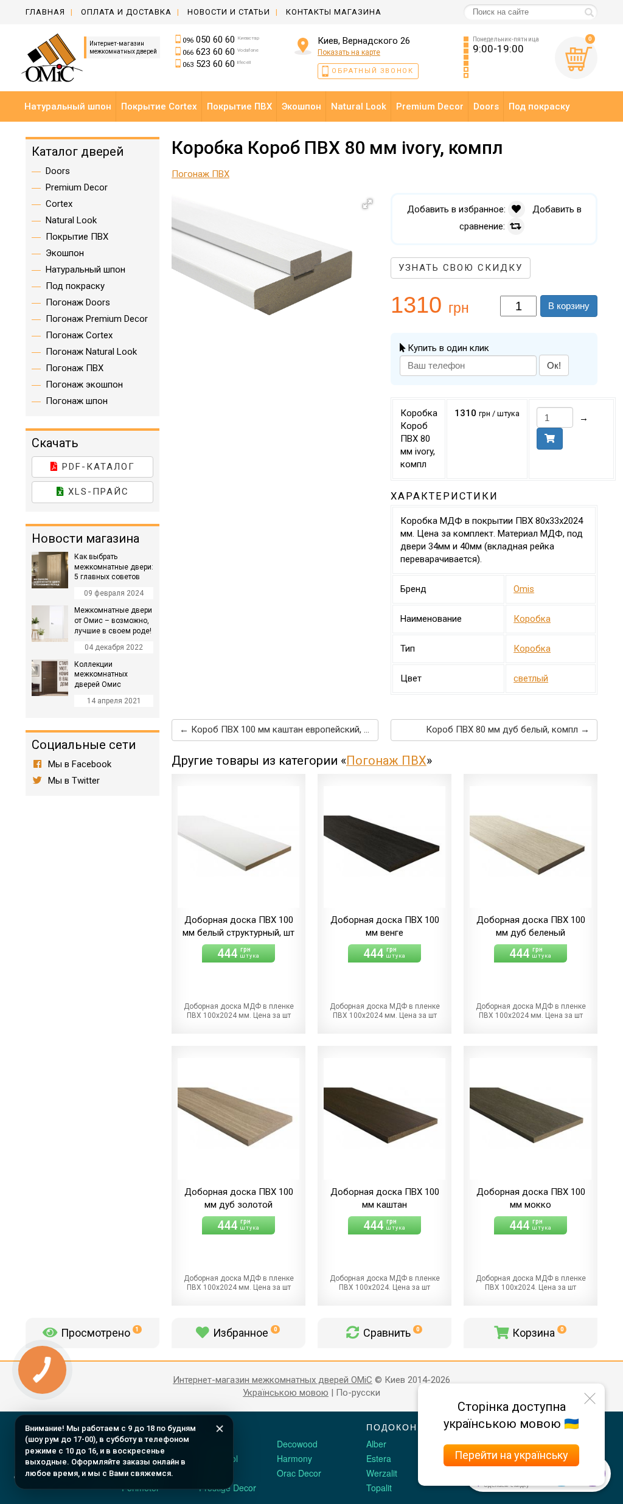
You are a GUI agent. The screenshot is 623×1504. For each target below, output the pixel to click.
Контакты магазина (333, 11)
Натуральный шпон (85, 269)
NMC (208, 1473)
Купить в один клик (447, 348)
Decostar (216, 1444)
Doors (58, 170)
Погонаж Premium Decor (97, 318)
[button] (367, 204)
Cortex (59, 203)
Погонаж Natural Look (91, 351)
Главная (45, 11)
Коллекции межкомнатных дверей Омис (101, 674)
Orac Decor (299, 1473)
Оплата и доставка (126, 11)
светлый (530, 678)
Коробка (532, 618)
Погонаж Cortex (79, 335)
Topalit (379, 1487)
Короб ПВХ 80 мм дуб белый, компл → (508, 729)
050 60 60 (221, 39)
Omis (523, 588)
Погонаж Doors (78, 302)
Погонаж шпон (77, 400)
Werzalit (381, 1473)
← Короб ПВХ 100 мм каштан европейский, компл (278, 729)
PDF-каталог (96, 466)
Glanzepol (218, 1458)
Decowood (297, 1444)
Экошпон (65, 253)
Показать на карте (349, 52)
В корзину (569, 306)
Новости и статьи (228, 11)
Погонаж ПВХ (386, 760)
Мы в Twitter (73, 780)
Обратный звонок (373, 71)
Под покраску (75, 285)
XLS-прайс (96, 491)
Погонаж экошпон (84, 384)
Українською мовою (286, 1392)
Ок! (554, 365)
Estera (378, 1458)
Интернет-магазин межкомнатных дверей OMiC (272, 1379)
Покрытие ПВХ (77, 236)
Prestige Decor (227, 1487)
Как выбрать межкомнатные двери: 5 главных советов (113, 567)
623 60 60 (221, 51)
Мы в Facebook (78, 764)
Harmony (294, 1458)
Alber (376, 1444)
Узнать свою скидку (461, 267)
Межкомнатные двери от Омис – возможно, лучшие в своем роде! (113, 620)
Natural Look (71, 220)
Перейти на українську (511, 1455)
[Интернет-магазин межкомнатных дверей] (54, 57)
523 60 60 (217, 63)
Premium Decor (77, 187)
